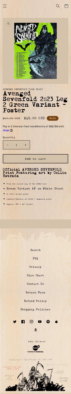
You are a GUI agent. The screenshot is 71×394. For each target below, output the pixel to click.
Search (35, 250)
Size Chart (35, 275)
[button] (5, 6)
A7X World (40, 341)
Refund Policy (35, 300)
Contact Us (35, 283)
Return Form (35, 292)
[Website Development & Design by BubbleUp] (35, 352)
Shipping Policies (35, 309)
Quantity (9, 137)
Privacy (35, 266)
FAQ (35, 258)
